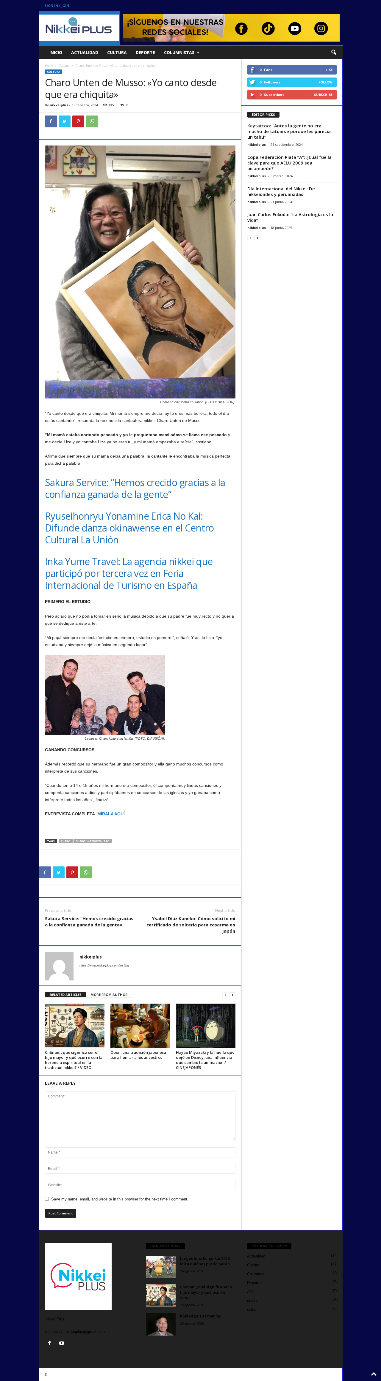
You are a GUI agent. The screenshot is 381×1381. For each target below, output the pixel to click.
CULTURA (117, 52)
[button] (333, 52)
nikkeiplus (59, 105)
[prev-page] (225, 995)
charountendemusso (93, 841)
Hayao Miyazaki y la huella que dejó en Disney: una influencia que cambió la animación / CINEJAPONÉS (205, 1060)
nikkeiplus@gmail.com (85, 1331)
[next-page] (232, 995)
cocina (252, 1300)
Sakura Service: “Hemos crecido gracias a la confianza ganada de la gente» (89, 921)
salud (251, 1309)
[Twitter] (65, 121)
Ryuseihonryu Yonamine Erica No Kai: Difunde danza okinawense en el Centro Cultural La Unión (129, 528)
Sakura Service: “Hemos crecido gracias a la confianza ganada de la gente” (135, 488)
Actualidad (256, 1256)
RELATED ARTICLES (66, 994)
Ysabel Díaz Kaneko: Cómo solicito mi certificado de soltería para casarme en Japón (190, 924)
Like (329, 69)
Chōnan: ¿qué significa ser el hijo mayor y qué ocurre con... (207, 1292)
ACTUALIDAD (84, 52)
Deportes (255, 1283)
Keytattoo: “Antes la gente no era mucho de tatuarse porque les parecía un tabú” (289, 131)
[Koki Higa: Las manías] (161, 1324)
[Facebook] (51, 121)
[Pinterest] (78, 121)
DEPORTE (145, 52)
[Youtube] (62, 1344)
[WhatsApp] (92, 121)
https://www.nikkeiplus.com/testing (104, 965)
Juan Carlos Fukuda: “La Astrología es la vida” (290, 217)
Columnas (255, 1274)
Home (49, 66)
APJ (250, 1292)
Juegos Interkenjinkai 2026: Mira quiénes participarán (205, 1261)
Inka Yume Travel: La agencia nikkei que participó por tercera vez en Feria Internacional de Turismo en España (129, 573)
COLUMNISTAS (179, 52)
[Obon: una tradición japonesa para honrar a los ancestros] (140, 1026)
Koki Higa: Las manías (200, 1316)
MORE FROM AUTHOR (109, 994)
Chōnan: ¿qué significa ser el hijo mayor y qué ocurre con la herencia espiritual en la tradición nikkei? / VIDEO (73, 1060)
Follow (325, 82)
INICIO (55, 52)
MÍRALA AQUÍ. (112, 813)
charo (66, 841)
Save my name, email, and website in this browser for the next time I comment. (119, 1199)
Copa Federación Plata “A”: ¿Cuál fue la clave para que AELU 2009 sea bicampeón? (289, 162)
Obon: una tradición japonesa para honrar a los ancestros (138, 1055)
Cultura (64, 66)
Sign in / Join (57, 5)
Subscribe (323, 94)
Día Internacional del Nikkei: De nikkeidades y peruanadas (281, 191)
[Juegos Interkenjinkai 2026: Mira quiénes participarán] (161, 1267)
